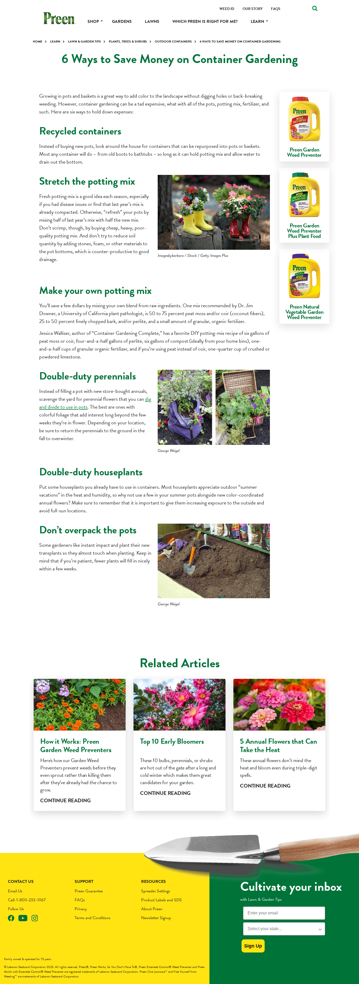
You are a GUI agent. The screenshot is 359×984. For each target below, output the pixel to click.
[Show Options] (320, 929)
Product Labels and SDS (161, 900)
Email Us (15, 891)
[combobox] (282, 929)
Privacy (81, 909)
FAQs (80, 900)
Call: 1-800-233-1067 (27, 900)
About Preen (151, 909)
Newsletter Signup (156, 918)
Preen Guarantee (89, 891)
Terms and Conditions (92, 918)
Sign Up (253, 946)
